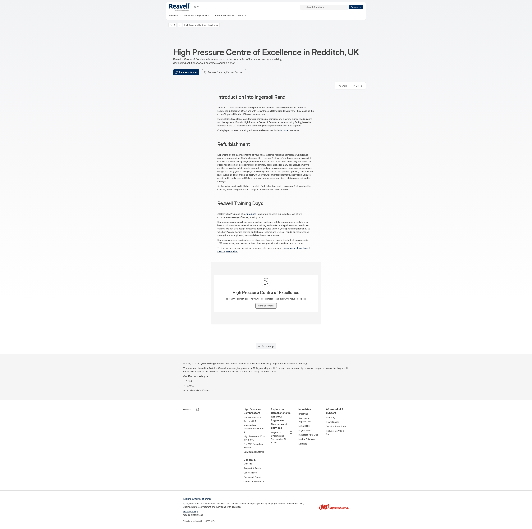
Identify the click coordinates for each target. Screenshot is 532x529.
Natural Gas (304, 426)
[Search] (302, 7)
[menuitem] (175, 15)
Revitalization (332, 422)
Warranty (330, 417)
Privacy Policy (190, 511)
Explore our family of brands (197, 498)
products (251, 214)
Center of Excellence (254, 481)
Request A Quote (252, 468)
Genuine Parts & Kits (336, 426)
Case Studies (250, 472)
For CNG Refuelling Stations (253, 446)
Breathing (303, 413)
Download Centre (252, 477)
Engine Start (304, 430)
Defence (302, 443)
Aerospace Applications (304, 420)
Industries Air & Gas (308, 434)
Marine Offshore (306, 439)
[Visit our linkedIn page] (197, 409)
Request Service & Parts (335, 432)
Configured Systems (254, 451)
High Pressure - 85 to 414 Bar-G (254, 438)
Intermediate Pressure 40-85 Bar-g (254, 428)
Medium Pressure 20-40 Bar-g (252, 419)
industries (285, 130)
